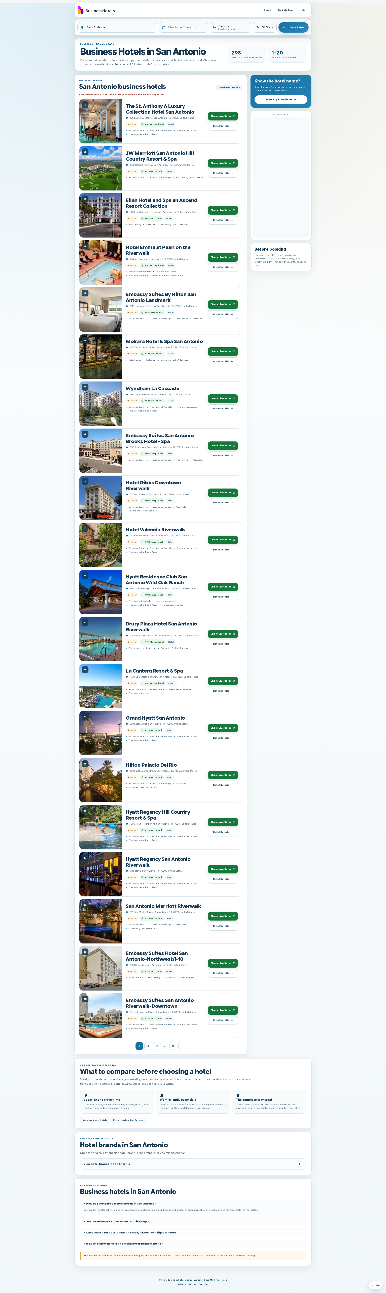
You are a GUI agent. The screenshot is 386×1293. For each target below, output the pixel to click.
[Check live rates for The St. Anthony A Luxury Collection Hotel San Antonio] (100, 121)
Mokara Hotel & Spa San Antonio (164, 341)
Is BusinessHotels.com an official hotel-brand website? (124, 1243)
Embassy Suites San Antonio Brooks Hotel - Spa (160, 438)
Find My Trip (285, 10)
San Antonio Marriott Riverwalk (163, 906)
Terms (192, 1284)
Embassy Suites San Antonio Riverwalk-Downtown (160, 1003)
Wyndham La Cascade (152, 388)
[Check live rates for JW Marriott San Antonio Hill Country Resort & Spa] (100, 168)
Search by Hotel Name (279, 99)
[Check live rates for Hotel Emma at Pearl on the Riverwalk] (100, 262)
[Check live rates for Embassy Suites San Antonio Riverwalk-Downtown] (100, 1015)
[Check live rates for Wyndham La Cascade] (100, 404)
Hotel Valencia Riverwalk (155, 530)
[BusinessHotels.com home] (96, 10)
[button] (230, 27)
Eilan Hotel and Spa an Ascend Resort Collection (161, 203)
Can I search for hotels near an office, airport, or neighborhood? (131, 1232)
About (198, 1280)
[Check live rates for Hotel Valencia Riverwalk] (100, 545)
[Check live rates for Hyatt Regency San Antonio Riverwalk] (100, 874)
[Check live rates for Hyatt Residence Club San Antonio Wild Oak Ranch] (100, 592)
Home (267, 10)
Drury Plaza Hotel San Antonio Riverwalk (161, 627)
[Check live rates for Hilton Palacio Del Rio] (100, 780)
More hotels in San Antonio (128, 1120)
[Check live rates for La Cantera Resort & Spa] (100, 686)
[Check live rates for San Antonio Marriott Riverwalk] (100, 921)
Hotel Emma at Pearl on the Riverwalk (158, 250)
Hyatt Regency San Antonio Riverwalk (158, 862)
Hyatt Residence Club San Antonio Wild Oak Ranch (156, 580)
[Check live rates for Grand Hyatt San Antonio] (100, 733)
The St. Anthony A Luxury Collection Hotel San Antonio (160, 109)
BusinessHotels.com (179, 1280)
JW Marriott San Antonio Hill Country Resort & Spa (160, 156)
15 (173, 1046)
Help (302, 10)
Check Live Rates (220, 116)
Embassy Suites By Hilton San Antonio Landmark (161, 297)
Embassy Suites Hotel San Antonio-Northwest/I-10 (157, 956)
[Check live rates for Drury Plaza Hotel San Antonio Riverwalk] (100, 639)
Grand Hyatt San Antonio (155, 718)
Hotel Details (221, 126)
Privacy (182, 1284)
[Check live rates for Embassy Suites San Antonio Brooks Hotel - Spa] (100, 451)
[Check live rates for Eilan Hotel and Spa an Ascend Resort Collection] (100, 215)
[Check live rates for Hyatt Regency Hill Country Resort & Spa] (100, 827)
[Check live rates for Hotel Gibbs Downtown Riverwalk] (100, 498)
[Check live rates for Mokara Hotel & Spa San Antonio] (100, 356)
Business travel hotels (94, 1120)
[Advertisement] (281, 177)
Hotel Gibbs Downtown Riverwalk (153, 485)
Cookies (203, 1284)
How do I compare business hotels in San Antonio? (121, 1203)
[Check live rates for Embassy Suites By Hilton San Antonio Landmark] (100, 309)
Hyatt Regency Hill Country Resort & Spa (158, 815)
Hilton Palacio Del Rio (151, 765)
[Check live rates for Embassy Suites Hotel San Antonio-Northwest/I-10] (100, 968)
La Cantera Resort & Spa (154, 671)
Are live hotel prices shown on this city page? (117, 1221)
